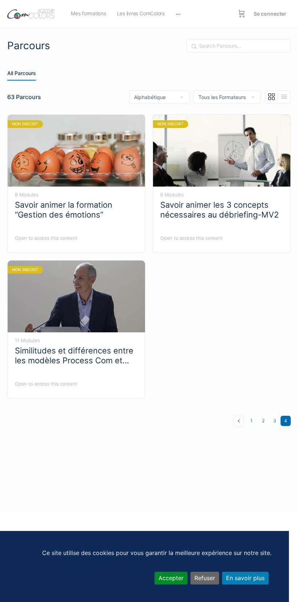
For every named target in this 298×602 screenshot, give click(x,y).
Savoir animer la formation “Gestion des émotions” (63, 209)
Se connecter (270, 14)
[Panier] (241, 14)
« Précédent (239, 421)
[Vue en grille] (271, 97)
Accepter (171, 578)
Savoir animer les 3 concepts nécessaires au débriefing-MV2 (219, 209)
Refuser (204, 578)
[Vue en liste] (284, 97)
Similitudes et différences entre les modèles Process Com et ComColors (74, 356)
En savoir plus (245, 578)
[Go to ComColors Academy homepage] (31, 13)
